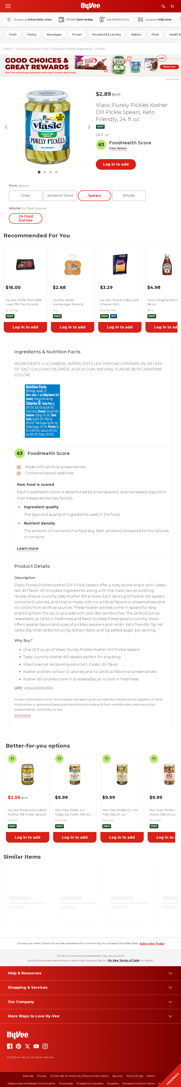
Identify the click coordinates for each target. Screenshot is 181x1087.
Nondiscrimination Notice (138, 1083)
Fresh (13, 34)
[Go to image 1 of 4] (39, 172)
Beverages (54, 34)
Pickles (100, 48)
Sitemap (28, 1076)
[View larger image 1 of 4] (48, 127)
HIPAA (151, 1076)
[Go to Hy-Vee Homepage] (91, 6)
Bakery (136, 34)
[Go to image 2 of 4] (45, 172)
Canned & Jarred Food (32, 48)
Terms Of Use (134, 1076)
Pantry (31, 34)
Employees (66, 1083)
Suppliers (113, 1083)
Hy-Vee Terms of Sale (124, 960)
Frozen (77, 34)
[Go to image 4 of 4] (56, 172)
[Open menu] (8, 6)
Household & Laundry (106, 34)
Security (117, 1076)
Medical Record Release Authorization (31, 1083)
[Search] (163, 6)
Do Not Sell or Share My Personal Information (79, 1076)
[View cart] (172, 6)
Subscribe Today (152, 943)
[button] (118, 148)
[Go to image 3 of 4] (50, 172)
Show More (22, 715)
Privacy (42, 1076)
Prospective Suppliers (90, 1083)
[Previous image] (6, 127)
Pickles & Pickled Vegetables (71, 48)
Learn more (27, 548)
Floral (155, 34)
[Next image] (89, 127)
